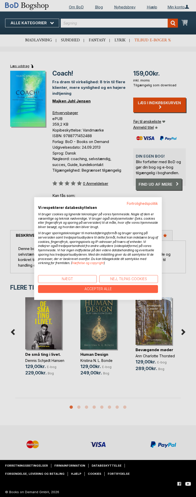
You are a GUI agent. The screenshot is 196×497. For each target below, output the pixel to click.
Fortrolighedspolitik (142, 204)
